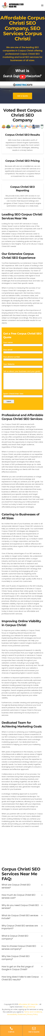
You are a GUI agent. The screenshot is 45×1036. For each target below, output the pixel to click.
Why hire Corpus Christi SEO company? (16, 958)
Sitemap (31, 1007)
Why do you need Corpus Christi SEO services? (20, 907)
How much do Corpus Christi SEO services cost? (18, 896)
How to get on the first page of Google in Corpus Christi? (17, 968)
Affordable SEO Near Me (28, 1004)
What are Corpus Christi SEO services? (16, 886)
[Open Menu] (42, 5)
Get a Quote (22, 96)
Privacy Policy (32, 1014)
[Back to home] (12, 5)
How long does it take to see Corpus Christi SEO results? (20, 978)
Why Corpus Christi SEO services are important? (20, 927)
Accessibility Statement (16, 1014)
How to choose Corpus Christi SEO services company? (19, 947)
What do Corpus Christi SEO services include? (20, 917)
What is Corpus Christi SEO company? (15, 937)
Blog (25, 1007)
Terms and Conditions (33, 1012)
